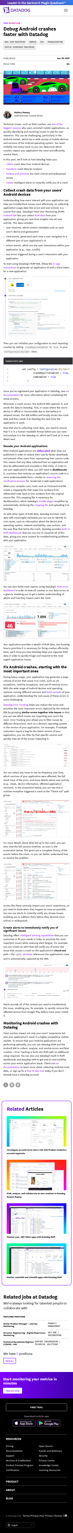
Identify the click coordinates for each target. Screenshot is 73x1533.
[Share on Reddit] (12, 1085)
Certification (12, 1470)
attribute (27, 954)
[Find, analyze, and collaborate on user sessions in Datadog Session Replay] (38, 1180)
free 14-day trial (35, 1071)
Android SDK (10, 215)
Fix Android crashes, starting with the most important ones (35, 668)
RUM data (40, 215)
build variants (54, 692)
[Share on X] (5, 1085)
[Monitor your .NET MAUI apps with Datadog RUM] (38, 1222)
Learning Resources (49, 1470)
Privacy (34, 1515)
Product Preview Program (19, 1465)
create (9, 182)
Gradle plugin (46, 501)
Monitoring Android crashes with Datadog (30, 1025)
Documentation (14, 1450)
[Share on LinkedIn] (18, 1085)
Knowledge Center (49, 1465)
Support (10, 1455)
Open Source (46, 1446)
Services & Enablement (18, 1460)
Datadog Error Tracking (15, 704)
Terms (26, 1515)
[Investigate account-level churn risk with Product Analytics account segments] (38, 1137)
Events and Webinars (50, 1450)
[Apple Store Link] (25, 1424)
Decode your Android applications (25, 446)
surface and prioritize (17, 173)
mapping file (41, 505)
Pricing (9, 1446)
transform (11, 169)
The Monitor (11, 23)
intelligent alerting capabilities (37, 935)
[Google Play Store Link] (48, 1424)
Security (43, 1455)
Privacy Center (47, 1460)
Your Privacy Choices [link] (51, 1515)
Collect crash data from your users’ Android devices (32, 192)
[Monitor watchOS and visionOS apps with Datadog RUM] (38, 1262)
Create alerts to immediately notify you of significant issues (30, 928)
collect (9, 164)
